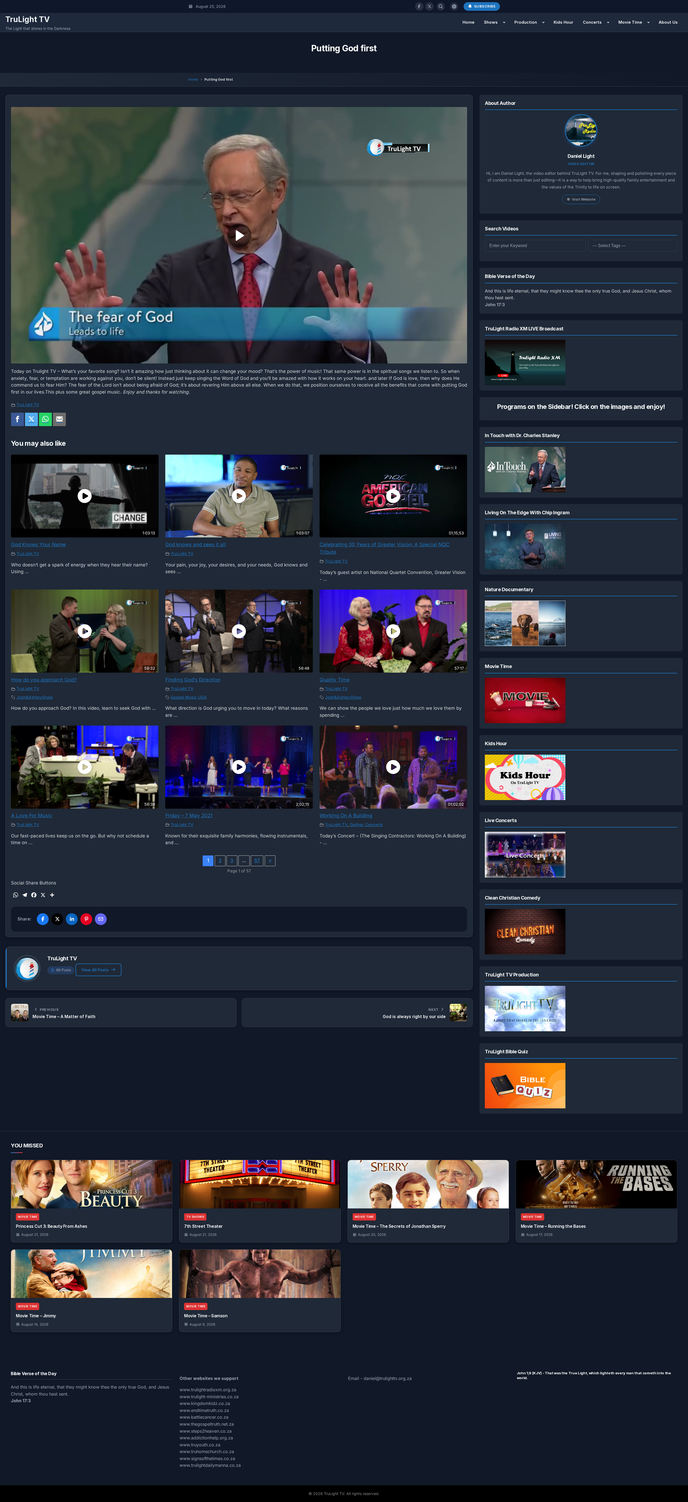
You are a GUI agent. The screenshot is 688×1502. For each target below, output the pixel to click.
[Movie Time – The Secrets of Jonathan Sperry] (428, 1184)
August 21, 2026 (34, 1234)
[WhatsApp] (45, 419)
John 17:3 (495, 304)
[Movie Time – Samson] (259, 1274)
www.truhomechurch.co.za (207, 1451)
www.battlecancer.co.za (204, 1417)
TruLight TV (27, 19)
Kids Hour (563, 22)
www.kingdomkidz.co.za (205, 1403)
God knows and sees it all (195, 544)
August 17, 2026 (539, 1234)
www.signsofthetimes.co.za (207, 1458)
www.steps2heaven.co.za (206, 1431)
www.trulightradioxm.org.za (208, 1389)
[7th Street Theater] (259, 1184)
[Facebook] (419, 6)
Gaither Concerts (366, 824)
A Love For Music (31, 815)
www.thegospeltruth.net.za (207, 1424)
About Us (668, 22)
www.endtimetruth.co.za (204, 1410)
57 (257, 860)
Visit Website (584, 199)
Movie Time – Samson (205, 1315)
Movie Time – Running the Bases (553, 1226)
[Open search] (441, 6)
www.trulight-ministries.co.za (209, 1396)
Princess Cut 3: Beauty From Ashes (51, 1226)
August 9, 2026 (202, 1324)
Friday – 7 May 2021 (189, 815)
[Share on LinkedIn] (72, 919)
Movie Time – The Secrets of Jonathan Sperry (399, 1226)
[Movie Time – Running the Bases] (596, 1184)
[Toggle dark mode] (454, 6)
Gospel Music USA (189, 697)
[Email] (59, 419)
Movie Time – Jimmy (36, 1315)
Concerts (592, 22)
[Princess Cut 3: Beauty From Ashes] (91, 1184)
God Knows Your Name (38, 544)
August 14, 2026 (34, 1324)
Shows (491, 22)
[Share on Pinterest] (86, 919)
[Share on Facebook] (43, 919)
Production (525, 22)
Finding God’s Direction (192, 680)
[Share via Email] (101, 919)
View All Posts (95, 970)
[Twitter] (31, 419)
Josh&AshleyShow (34, 697)
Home (468, 22)
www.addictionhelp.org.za (206, 1437)
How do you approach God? (44, 680)
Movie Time (630, 22)
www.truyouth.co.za (200, 1444)
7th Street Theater (203, 1226)
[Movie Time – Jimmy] (91, 1274)
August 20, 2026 (372, 1234)
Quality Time (335, 680)
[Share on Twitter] (57, 919)
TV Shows (195, 1217)
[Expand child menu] (504, 22)
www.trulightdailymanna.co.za (210, 1465)
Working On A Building (346, 815)
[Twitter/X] (429, 6)
